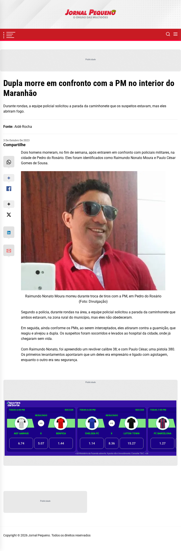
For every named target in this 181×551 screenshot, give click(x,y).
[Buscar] (168, 34)
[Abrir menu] (175, 34)
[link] (90, 14)
